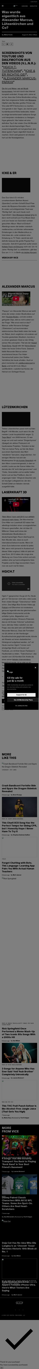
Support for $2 (21, 695)
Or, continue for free (21, 705)
